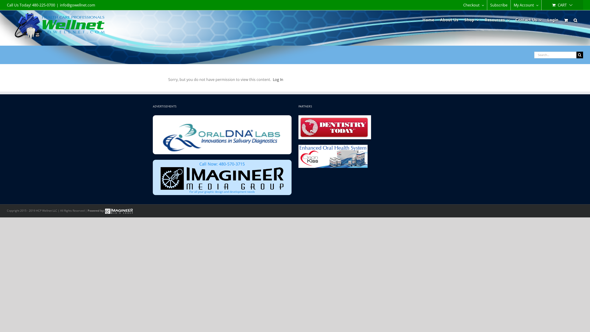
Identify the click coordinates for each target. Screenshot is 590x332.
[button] (575, 19)
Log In (278, 79)
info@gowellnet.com (77, 5)
